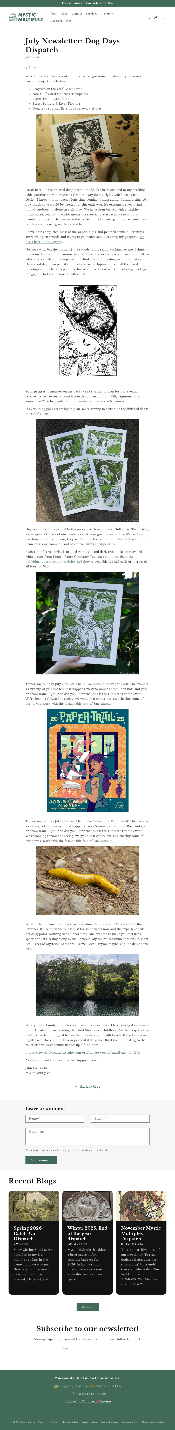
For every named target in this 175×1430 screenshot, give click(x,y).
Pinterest (105, 1401)
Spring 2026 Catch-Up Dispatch (28, 1233)
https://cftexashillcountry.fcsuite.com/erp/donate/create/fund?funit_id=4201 (82, 1052)
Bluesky (83, 1386)
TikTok (71, 1401)
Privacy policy (89, 1422)
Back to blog (90, 1086)
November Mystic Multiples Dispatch (141, 1233)
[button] (93, 13)
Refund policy (70, 1422)
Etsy (118, 1386)
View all (87, 1307)
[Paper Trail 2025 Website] (87, 813)
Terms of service (109, 1422)
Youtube (88, 1401)
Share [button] (33, 67)
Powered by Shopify (49, 1422)
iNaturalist (102, 1386)
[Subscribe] (114, 1349)
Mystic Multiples (29, 1422)
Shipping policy (130, 1422)
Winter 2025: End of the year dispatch (88, 1233)
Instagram (64, 1386)
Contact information (153, 1422)
